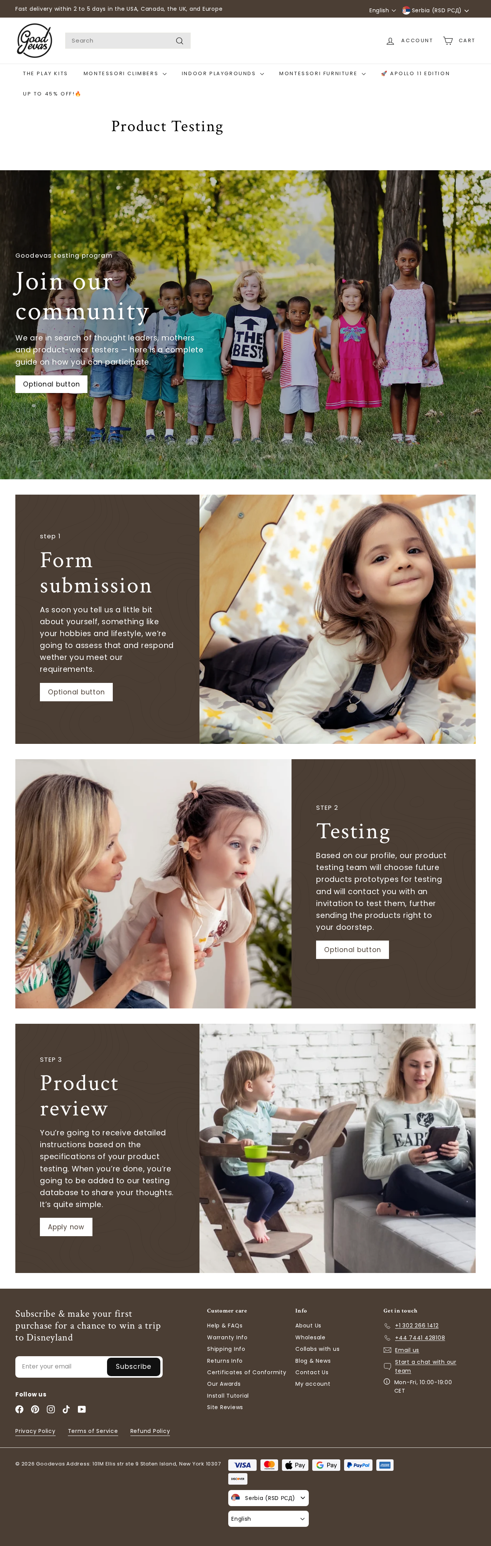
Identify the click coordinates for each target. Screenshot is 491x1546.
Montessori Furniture (319, 73)
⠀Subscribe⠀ (134, 1366)
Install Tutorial (228, 1396)
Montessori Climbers (122, 73)
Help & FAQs (224, 1325)
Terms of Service (93, 1431)
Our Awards (224, 1384)
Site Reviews (225, 1407)
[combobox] (128, 41)
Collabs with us (317, 1349)
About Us (308, 1325)
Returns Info (225, 1361)
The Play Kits (45, 73)
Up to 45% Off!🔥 (52, 93)
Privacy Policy (35, 1431)
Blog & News (313, 1361)
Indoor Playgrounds (220, 73)
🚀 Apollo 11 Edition (415, 73)
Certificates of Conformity (247, 1372)
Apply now (66, 1227)
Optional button (76, 692)
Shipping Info (226, 1349)
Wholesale (310, 1337)
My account (313, 1384)
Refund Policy (150, 1431)
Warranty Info (227, 1337)
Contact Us (312, 1372)
